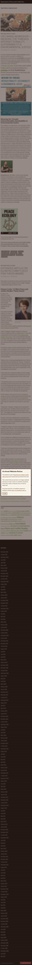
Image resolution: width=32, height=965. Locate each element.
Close (4, 493)
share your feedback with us (19, 490)
